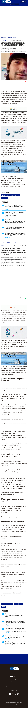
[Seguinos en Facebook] (10, 693)
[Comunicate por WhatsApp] (18, 694)
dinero (3, 606)
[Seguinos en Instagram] (15, 694)
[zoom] (14, 66)
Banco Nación (5, 604)
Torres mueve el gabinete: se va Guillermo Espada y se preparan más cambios (14, 206)
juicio (11, 604)
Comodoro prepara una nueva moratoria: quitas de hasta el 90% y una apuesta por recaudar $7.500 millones (15, 234)
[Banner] (14, 111)
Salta (16, 604)
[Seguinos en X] (12, 693)
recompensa (4, 198)
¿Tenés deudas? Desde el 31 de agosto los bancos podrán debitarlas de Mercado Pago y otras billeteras (15, 214)
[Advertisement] (14, 21)
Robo (20, 604)
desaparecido (5, 195)
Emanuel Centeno (14, 195)
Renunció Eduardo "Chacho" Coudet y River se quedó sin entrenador (14, 227)
